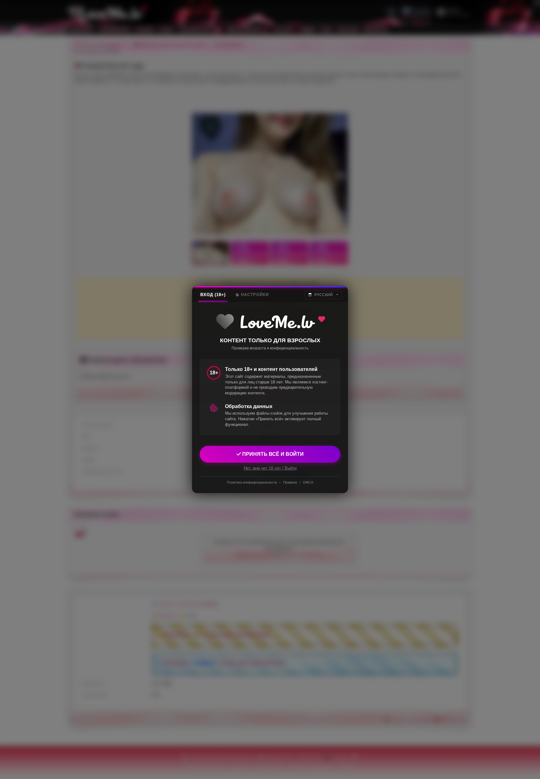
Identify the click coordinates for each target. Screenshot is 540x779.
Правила (290, 482)
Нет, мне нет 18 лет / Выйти (270, 468)
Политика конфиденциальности (252, 482)
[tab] (213, 294)
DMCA (308, 482)
